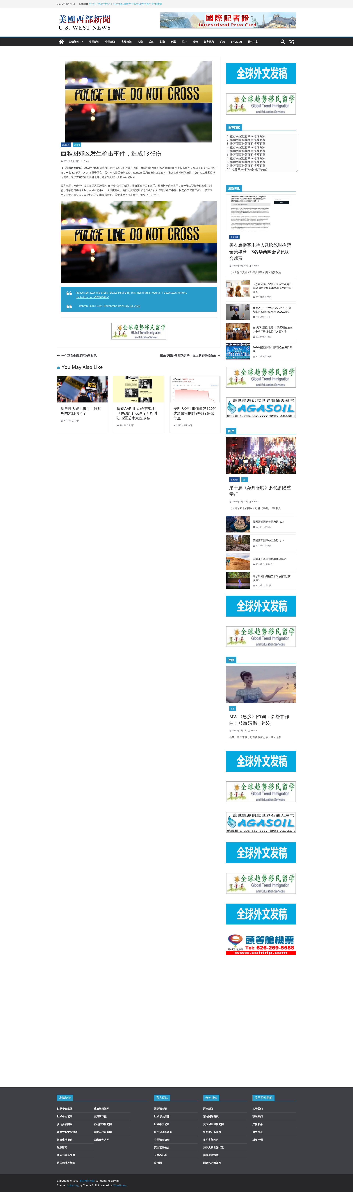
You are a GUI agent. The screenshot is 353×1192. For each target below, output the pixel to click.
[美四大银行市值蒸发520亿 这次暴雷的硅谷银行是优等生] (195, 378)
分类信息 (209, 41)
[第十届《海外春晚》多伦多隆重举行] (261, 455)
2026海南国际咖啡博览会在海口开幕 (272, 349)
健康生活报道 (64, 1139)
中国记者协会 (162, 1139)
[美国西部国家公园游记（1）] (238, 543)
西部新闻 (74, 41)
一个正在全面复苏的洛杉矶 (79, 355)
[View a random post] (291, 41)
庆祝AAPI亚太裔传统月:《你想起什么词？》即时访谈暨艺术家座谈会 (137, 413)
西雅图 (77, 145)
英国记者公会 (162, 1147)
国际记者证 (160, 1108)
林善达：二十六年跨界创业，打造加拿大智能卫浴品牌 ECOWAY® (272, 309)
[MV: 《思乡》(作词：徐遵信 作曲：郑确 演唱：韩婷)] (261, 684)
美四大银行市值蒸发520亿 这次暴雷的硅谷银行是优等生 (194, 413)
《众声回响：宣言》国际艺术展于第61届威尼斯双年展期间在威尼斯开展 (272, 288)
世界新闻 (126, 41)
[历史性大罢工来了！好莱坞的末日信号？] (82, 378)
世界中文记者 (64, 1116)
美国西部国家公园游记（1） (269, 540)
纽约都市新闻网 (103, 1124)
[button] (81, 41)
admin (255, 265)
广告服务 (257, 1124)
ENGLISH (236, 41)
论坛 (222, 41)
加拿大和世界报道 (67, 1132)
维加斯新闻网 (101, 1108)
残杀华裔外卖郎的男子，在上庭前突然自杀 (188, 355)
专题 (173, 41)
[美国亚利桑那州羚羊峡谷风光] (238, 561)
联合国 (158, 1162)
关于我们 (257, 1108)
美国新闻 (94, 41)
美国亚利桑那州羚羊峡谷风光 (269, 559)
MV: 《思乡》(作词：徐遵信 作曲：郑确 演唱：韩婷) (259, 719)
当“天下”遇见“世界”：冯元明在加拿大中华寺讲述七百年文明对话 (125, 4)
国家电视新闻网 (103, 1132)
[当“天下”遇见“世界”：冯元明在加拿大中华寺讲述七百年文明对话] (238, 332)
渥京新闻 (62, 1147)
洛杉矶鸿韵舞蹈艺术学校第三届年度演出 (272, 578)
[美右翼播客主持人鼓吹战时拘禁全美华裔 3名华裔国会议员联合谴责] (261, 213)
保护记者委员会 (163, 1132)
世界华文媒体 (64, 1108)
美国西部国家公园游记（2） (269, 521)
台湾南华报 (100, 1116)
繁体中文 (253, 41)
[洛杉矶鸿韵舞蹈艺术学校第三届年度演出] (238, 581)
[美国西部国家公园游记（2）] (238, 524)
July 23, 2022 (132, 306)
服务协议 (257, 1132)
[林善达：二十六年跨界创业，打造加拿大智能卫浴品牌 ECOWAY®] (238, 312)
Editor (87, 161)
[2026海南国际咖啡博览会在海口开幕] (238, 352)
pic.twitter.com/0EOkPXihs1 (92, 297)
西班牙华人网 (101, 1139)
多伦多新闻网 (64, 1124)
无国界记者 (160, 1155)
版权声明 (257, 1139)
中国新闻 (110, 41)
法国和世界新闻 (66, 1162)
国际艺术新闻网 (66, 1155)
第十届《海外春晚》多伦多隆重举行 (260, 490)
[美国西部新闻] (61, 41)
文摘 (162, 41)
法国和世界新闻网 (213, 1124)
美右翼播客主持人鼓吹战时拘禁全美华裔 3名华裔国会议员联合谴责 (260, 251)
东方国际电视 (211, 1116)
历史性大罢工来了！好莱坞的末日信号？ (81, 411)
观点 (151, 41)
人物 (140, 41)
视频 (195, 41)
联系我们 (257, 1116)
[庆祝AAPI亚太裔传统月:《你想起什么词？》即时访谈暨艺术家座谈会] (138, 378)
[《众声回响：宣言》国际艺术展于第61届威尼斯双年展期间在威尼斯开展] (238, 290)
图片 (184, 41)
